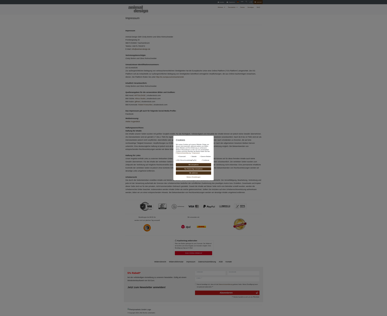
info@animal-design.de (141, 49)
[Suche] (246, 1)
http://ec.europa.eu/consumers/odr (170, 77)
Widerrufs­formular (176, 262)
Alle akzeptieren (193, 165)
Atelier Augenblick (132, 122)
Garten (242, 7)
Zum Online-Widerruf (193, 253)
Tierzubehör (232, 7)
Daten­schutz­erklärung (207, 262)
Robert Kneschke (145, 105)
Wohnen (221, 7)
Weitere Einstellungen (193, 177)
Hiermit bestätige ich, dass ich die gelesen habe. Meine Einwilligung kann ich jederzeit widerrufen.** (227, 286)
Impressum (190, 262)
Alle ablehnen (193, 173)
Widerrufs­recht (160, 262)
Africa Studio (140, 99)
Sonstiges (251, 7)
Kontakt (229, 262)
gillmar (137, 102)
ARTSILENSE (140, 95)
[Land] (238, 1)
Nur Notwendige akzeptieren (193, 169)
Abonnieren (226, 292)
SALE (258, 7)
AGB (221, 262)
